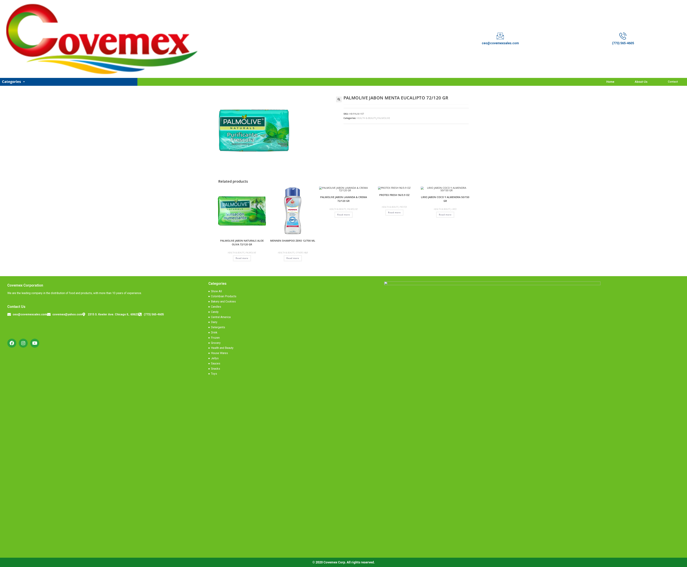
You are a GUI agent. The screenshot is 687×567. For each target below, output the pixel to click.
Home (610, 81)
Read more (242, 258)
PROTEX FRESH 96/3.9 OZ (394, 195)
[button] (339, 99)
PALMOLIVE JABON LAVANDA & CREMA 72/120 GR (343, 199)
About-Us (641, 81)
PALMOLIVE (383, 118)
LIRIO (454, 209)
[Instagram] (23, 343)
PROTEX (403, 206)
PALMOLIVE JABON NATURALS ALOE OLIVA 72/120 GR (242, 242)
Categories (11, 81)
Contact (673, 81)
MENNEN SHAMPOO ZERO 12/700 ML (292, 240)
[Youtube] (34, 343)
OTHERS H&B (302, 252)
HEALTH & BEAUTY (366, 118)
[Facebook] (11, 343)
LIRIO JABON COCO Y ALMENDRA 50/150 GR (445, 199)
